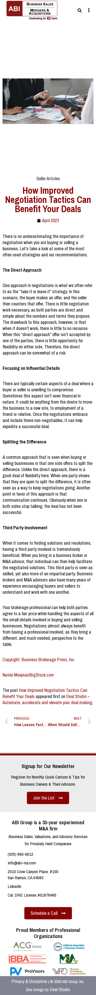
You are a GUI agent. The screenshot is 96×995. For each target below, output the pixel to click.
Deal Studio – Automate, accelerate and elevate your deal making (47, 699)
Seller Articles (48, 178)
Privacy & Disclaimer (29, 981)
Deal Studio (60, 989)
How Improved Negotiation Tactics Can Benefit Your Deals (45, 693)
